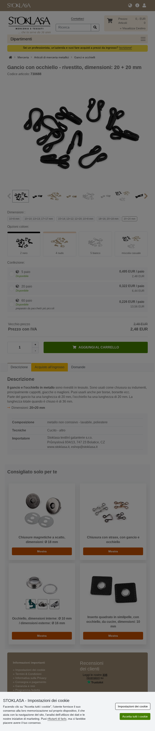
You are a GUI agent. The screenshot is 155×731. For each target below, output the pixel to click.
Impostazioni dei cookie (133, 706)
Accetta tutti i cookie (135, 716)
